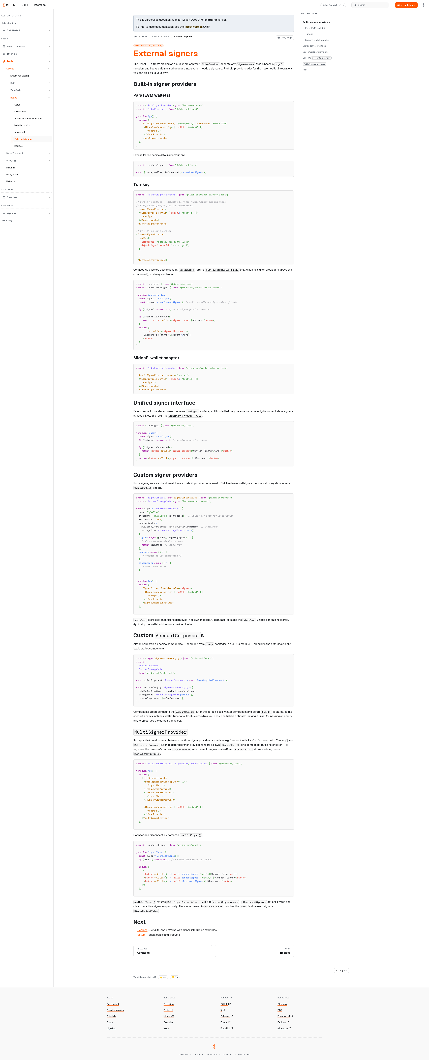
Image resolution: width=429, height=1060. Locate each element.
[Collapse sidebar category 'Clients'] (49, 68)
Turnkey (309, 34)
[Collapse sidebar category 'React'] (49, 97)
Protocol (168, 1010)
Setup (17, 104)
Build (25, 5)
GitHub (224, 1004)
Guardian (12, 197)
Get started (113, 1004)
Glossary (7, 220)
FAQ (280, 1010)
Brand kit (225, 1028)
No (175, 977)
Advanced (19, 132)
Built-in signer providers (316, 22)
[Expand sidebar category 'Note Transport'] (49, 153)
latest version (194, 27)
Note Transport (14, 153)
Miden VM (169, 1016)
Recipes (18, 145)
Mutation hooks (22, 125)
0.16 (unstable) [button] (332, 5)
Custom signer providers (315, 52)
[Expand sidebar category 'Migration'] (49, 213)
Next (305, 69)
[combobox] (370, 5)
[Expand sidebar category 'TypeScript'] (49, 90)
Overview (169, 1004)
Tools (10, 61)
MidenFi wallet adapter (317, 40)
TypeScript (16, 90)
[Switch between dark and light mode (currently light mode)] (423, 5)
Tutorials (12, 53)
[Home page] (135, 37)
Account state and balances (28, 118)
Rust (12, 82)
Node (166, 1028)
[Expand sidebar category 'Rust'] (49, 83)
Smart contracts (115, 1010)
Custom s (317, 57)
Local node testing (19, 75)
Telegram (225, 1016)
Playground (12, 174)
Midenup (10, 167)
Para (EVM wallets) (315, 28)
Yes (163, 977)
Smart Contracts (16, 46)
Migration (12, 213)
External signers (23, 139)
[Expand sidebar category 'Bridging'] (49, 160)
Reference (39, 5)
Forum (224, 1022)
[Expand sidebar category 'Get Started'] (49, 30)
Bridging (11, 160)
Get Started (13, 30)
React (13, 97)
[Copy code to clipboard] (289, 105)
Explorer (282, 1022)
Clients (10, 68)
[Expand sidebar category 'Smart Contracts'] (49, 46)
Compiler (168, 1022)
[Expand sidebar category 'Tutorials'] (49, 54)
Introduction (9, 23)
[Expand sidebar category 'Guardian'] (49, 197)
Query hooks (20, 111)
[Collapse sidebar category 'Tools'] (49, 61)
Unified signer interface (314, 45)
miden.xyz (283, 1028)
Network (10, 181)
